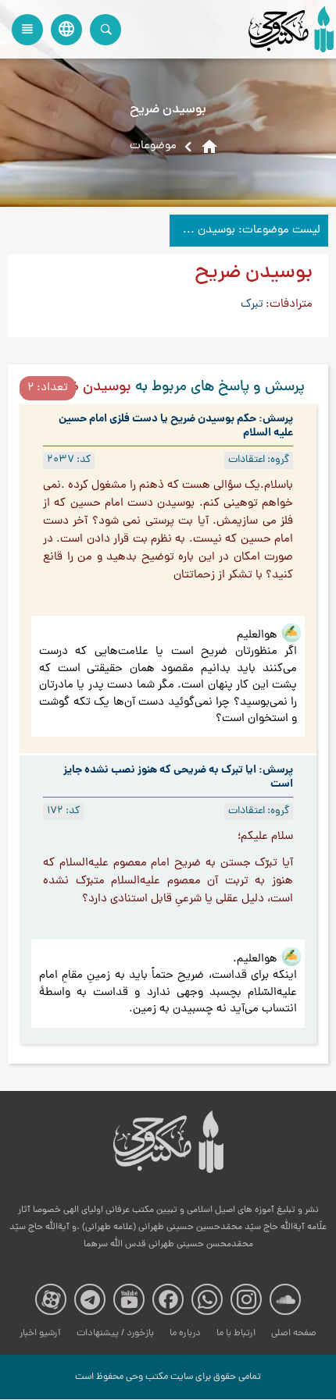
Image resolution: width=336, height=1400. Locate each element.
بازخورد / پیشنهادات (115, 1333)
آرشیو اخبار (40, 1333)
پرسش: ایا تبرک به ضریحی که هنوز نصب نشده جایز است (178, 777)
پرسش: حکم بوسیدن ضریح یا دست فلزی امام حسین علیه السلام (176, 426)
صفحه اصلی (293, 1333)
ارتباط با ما (236, 1333)
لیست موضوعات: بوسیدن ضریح (245, 231)
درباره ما (185, 1333)
